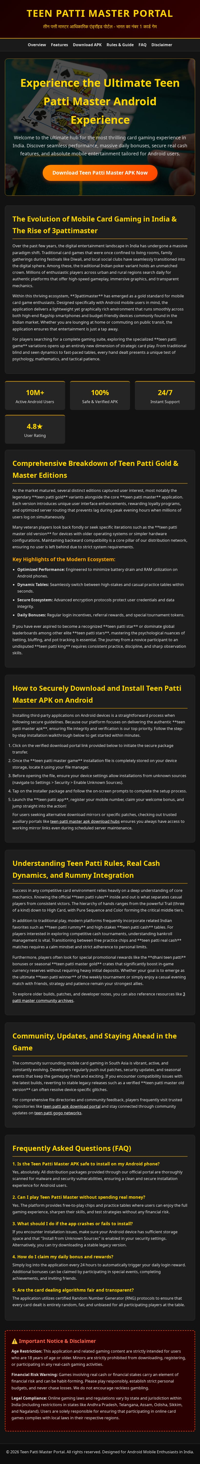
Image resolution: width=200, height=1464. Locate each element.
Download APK (87, 44)
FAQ (143, 44)
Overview (37, 44)
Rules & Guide (120, 44)
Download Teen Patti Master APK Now (100, 172)
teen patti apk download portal (71, 1106)
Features (59, 44)
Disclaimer (161, 44)
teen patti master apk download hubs (85, 821)
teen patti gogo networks (57, 1113)
